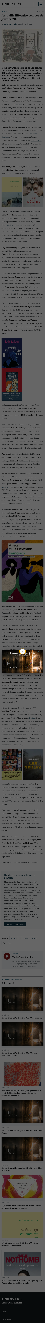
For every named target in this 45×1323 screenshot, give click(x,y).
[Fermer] (22, 651)
